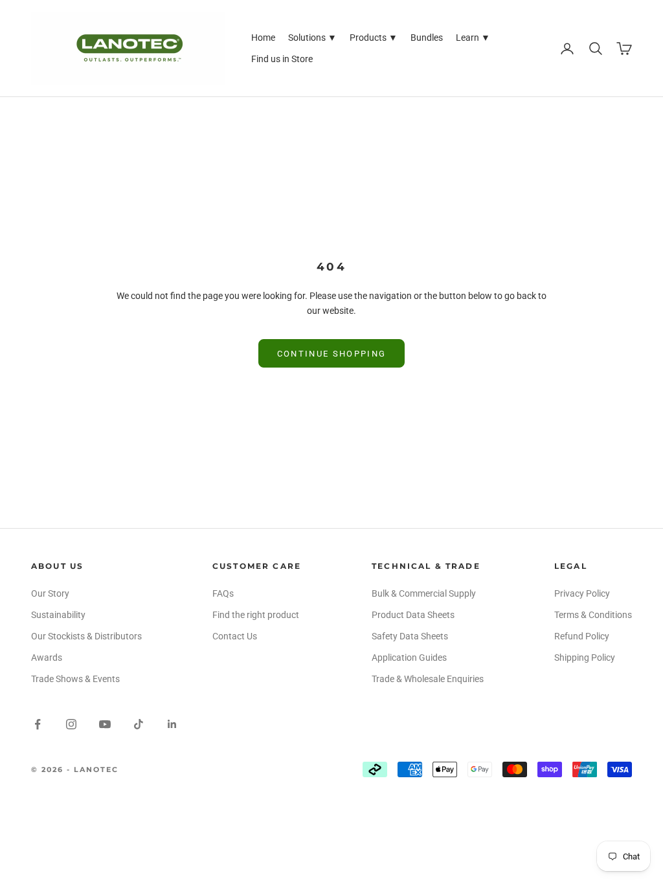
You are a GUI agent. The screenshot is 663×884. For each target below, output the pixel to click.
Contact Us (234, 636)
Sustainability (58, 615)
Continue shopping (332, 354)
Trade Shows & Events (75, 679)
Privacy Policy (582, 593)
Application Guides (409, 657)
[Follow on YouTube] (104, 724)
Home (263, 37)
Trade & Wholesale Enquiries (428, 679)
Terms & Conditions (593, 615)
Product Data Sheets (413, 615)
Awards (46, 657)
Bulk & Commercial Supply (424, 593)
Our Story (50, 593)
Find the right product (255, 615)
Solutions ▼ (312, 37)
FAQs (223, 593)
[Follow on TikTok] (138, 724)
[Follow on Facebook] (37, 724)
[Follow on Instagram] (71, 724)
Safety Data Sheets (410, 636)
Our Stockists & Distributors (86, 636)
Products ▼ (374, 37)
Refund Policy (581, 636)
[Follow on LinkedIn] (172, 724)
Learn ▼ (473, 37)
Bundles (426, 37)
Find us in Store (282, 59)
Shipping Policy (584, 657)
